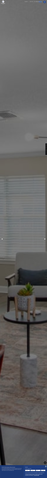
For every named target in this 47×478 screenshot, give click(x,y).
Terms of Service (41, 472)
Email (37, 470)
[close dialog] (45, 466)
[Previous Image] (2, 239)
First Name (27, 470)
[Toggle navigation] (44, 2)
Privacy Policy (36, 472)
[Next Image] (45, 239)
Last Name (32, 470)
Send (43, 470)
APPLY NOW (31, 1)
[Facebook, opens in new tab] (39, 1)
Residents (26, 1)
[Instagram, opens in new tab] (41, 1)
